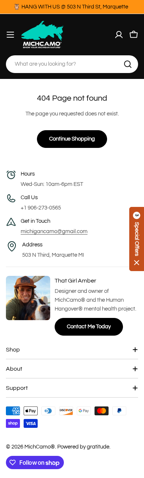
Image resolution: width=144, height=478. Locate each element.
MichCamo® (39, 447)
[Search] (127, 64)
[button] (136, 239)
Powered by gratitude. (83, 447)
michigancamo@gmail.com (54, 231)
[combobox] (72, 64)
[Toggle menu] (10, 34)
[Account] (118, 34)
